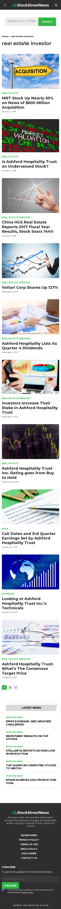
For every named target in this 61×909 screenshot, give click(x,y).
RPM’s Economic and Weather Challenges (28, 723)
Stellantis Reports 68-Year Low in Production (30, 752)
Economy (8, 594)
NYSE (5, 528)
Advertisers (29, 835)
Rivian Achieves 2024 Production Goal (31, 781)
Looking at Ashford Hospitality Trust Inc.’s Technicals (24, 603)
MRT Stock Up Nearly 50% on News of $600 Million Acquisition (27, 103)
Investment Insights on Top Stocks (27, 738)
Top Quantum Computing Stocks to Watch (31, 767)
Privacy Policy (29, 839)
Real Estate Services (16, 217)
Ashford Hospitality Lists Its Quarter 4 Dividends (29, 345)
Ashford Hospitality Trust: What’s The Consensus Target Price (27, 668)
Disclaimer (29, 853)
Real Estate (10, 93)
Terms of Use (29, 844)
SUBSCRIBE (10, 885)
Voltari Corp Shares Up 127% (30, 287)
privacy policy (27, 892)
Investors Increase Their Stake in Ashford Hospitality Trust (30, 408)
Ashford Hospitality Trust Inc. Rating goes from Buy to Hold (28, 473)
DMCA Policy (28, 848)
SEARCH (47, 21)
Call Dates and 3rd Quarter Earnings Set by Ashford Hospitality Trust (29, 538)
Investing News (14, 717)
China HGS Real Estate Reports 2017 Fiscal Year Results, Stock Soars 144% (28, 227)
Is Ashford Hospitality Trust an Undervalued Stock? (29, 163)
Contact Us (29, 858)
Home (5, 36)
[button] (5, 5)
